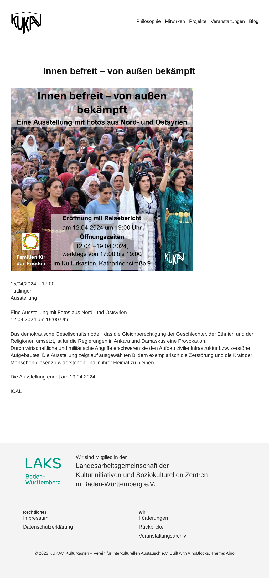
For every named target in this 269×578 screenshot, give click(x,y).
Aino (230, 553)
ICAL (16, 391)
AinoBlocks (198, 553)
